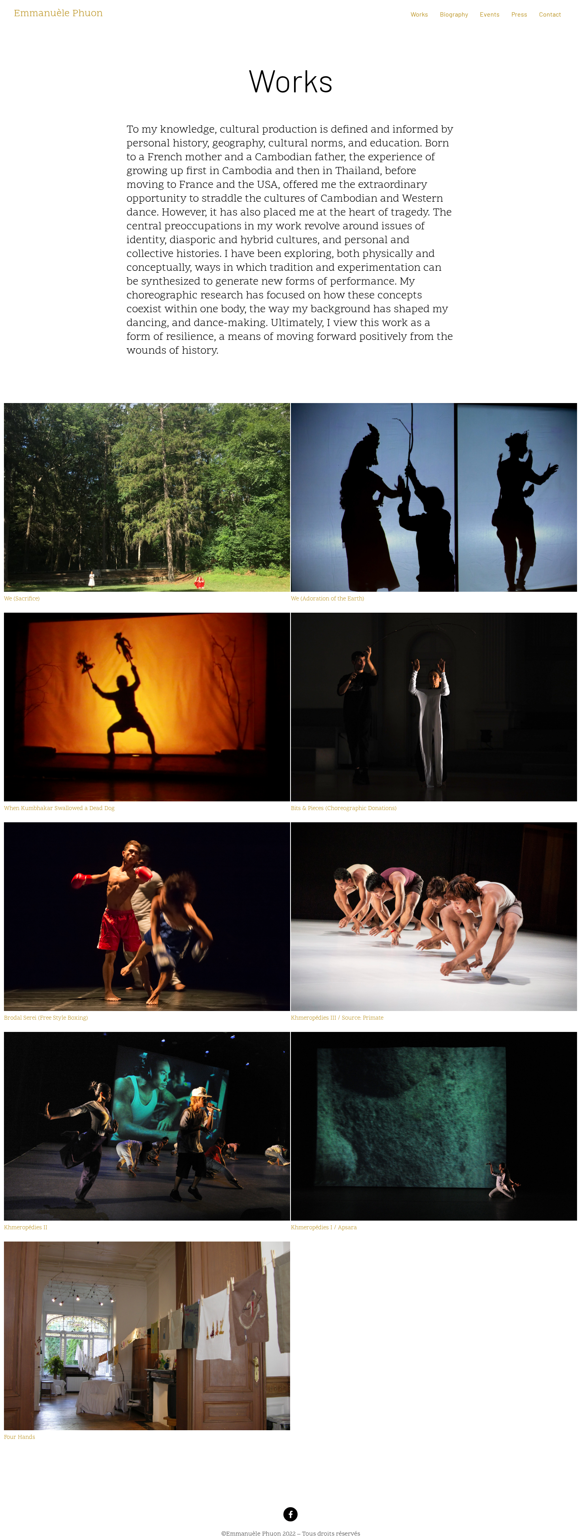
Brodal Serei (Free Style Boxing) (46, 1018)
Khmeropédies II (26, 1228)
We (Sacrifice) (22, 599)
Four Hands (19, 1437)
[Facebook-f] (290, 1514)
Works (419, 14)
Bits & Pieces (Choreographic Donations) (344, 809)
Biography (454, 14)
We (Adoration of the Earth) (327, 599)
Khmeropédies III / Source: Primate (338, 1018)
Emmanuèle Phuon (58, 14)
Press (519, 14)
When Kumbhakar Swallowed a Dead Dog (59, 809)
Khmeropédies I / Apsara (324, 1228)
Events (490, 14)
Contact (550, 14)
